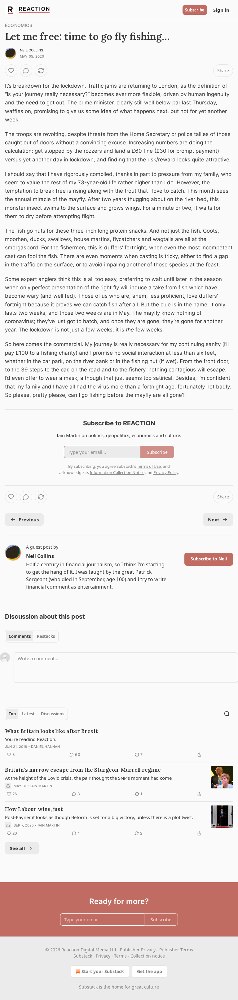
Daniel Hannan (45, 746)
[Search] (227, 714)
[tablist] (32, 636)
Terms (120, 956)
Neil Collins (31, 50)
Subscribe (195, 10)
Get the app (149, 971)
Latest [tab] (28, 714)
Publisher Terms (176, 950)
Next (213, 519)
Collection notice (147, 956)
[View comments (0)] (26, 70)
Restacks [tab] (46, 636)
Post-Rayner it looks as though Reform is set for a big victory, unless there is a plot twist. (99, 817)
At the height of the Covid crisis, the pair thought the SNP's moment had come (88, 778)
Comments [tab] (20, 636)
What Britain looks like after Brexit (51, 731)
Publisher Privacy (138, 950)
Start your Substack (103, 971)
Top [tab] (12, 714)
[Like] (11, 70)
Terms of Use (149, 466)
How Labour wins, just (34, 809)
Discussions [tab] (52, 714)
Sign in (221, 10)
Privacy (103, 956)
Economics (18, 25)
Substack (88, 987)
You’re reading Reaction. (30, 739)
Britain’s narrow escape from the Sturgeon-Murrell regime (83, 769)
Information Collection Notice (117, 472)
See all (17, 848)
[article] (119, 742)
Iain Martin (41, 786)
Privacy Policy (165, 472)
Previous (29, 519)
